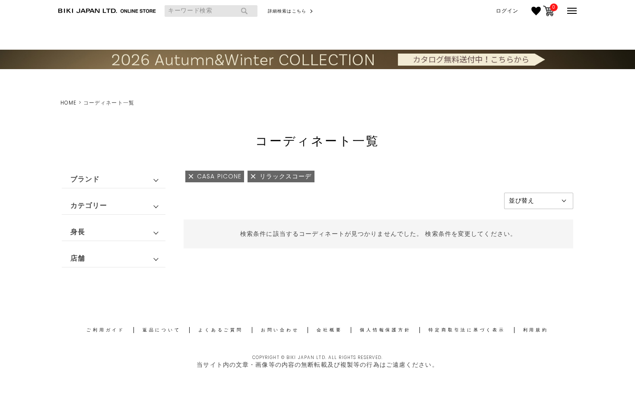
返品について (162, 330)
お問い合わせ (280, 330)
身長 (77, 231)
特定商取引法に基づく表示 (467, 330)
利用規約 (536, 330)
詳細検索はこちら (287, 11)
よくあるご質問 (220, 330)
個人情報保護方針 (385, 330)
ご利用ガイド (105, 330)
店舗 (77, 258)
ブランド (85, 179)
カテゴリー (89, 205)
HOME (68, 102)
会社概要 (329, 330)
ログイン (507, 10)
